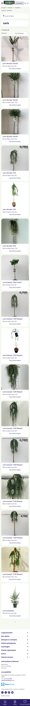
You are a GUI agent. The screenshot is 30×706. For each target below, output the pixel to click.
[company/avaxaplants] (9, 692)
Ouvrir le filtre (9, 16)
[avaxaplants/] (6, 692)
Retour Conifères (7, 10)
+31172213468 (8, 678)
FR (27, 3)
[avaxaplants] (2, 692)
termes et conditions (19, 689)
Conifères (17, 8)
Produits (10, 8)
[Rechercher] (25, 3)
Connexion (19, 3)
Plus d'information (15, 69)
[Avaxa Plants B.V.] (9, 3)
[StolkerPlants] (12, 692)
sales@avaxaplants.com (7, 680)
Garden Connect (5, 696)
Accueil (3, 8)
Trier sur (4, 33)
